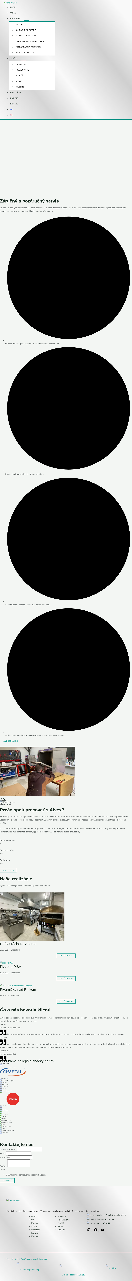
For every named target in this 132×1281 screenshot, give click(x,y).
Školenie (19, 87)
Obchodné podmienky (29, 1269)
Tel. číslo (4, 1157)
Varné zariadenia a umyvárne (29, 41)
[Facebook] (96, 1231)
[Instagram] (89, 1231)
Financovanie (22, 70)
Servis (18, 81)
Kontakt (14, 104)
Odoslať (7, 1180)
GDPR (3, 1169)
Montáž (19, 76)
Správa (3, 1166)
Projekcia (20, 64)
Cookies (112, 1268)
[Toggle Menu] (26, 19)
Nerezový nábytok (24, 53)
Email (3, 1153)
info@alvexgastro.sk (104, 1219)
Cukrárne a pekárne (25, 30)
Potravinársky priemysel (28, 47)
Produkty (15, 19)
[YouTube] (103, 1231)
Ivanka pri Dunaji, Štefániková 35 (111, 1215)
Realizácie (15, 93)
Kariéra (14, 98)
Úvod (12, 7)
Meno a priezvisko (8, 1149)
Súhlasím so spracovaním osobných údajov (27, 1174)
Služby (13, 58)
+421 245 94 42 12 (105, 1223)
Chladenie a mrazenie (26, 36)
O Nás (13, 13)
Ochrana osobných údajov (73, 1274)
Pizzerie (19, 24)
